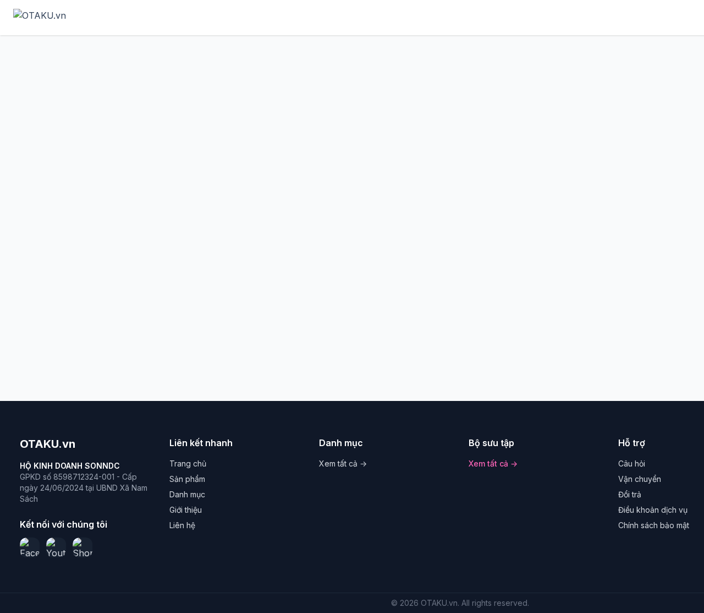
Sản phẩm (187, 479)
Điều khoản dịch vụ (653, 509)
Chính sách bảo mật (653, 525)
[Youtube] (56, 547)
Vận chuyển (639, 479)
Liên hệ (182, 525)
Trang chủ (187, 463)
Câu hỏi (631, 463)
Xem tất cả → (343, 463)
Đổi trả (629, 494)
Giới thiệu (185, 509)
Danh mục (187, 494)
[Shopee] (82, 547)
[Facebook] (30, 547)
